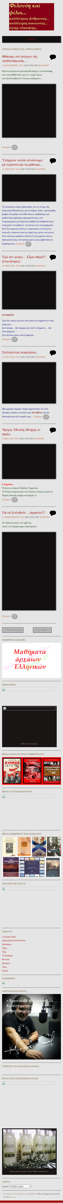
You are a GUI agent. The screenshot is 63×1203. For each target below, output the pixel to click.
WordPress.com (9, 1197)
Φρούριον (6, 963)
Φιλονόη (44, 65)
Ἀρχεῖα (5, 1186)
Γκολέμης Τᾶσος (9, 937)
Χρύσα (5, 970)
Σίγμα (4, 948)
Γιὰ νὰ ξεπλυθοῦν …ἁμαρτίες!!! (23, 512)
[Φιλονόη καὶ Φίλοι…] (31, 31)
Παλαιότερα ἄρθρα (12, 630)
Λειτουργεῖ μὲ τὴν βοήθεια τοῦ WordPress (19, 1194)
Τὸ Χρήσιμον (7, 955)
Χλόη (4, 967)
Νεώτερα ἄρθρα (42, 630)
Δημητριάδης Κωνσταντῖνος (14, 940)
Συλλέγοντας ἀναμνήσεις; (19, 352)
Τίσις (4, 952)
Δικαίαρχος (7, 944)
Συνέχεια (9, 147)
